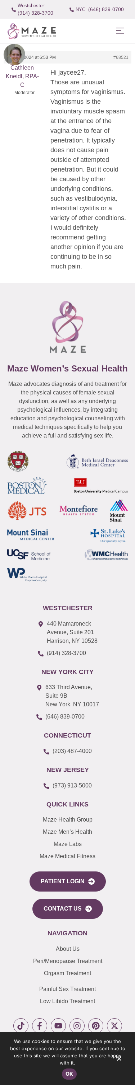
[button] (120, 31)
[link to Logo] (31, 31)
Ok (69, 1074)
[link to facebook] (39, 1025)
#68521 (121, 57)
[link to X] (114, 1025)
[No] (119, 1060)
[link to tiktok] (20, 1025)
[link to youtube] (58, 1025)
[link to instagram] (77, 1025)
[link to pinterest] (95, 1025)
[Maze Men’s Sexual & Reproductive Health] (68, 327)
